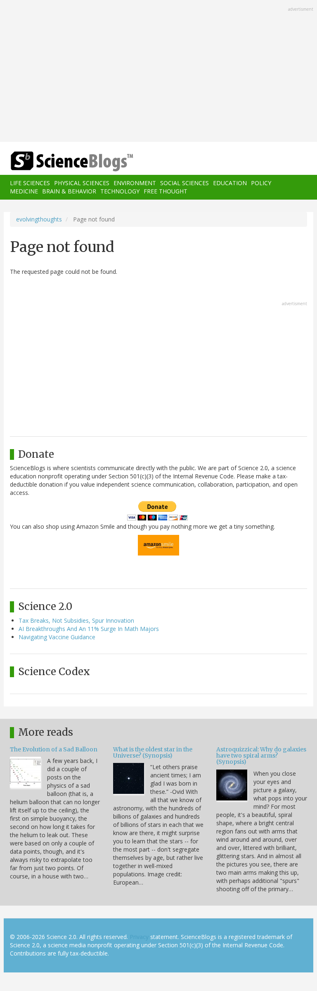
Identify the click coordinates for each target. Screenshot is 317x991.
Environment (135, 183)
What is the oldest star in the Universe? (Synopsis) (152, 752)
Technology (120, 191)
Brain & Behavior (69, 191)
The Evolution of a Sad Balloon (53, 749)
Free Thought (165, 191)
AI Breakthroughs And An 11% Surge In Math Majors (89, 629)
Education (230, 183)
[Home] (59, 161)
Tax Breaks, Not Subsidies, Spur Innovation (76, 620)
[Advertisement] (158, 71)
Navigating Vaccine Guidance (57, 637)
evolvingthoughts (39, 219)
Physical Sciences (81, 183)
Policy (261, 183)
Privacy (139, 937)
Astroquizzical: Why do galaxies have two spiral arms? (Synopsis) (261, 756)
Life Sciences (30, 183)
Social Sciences (184, 183)
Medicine (24, 191)
